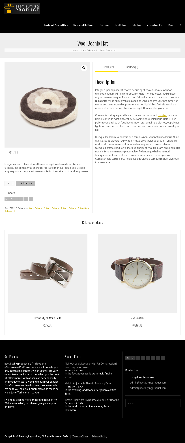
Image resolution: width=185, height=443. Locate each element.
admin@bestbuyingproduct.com (148, 382)
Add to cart (27, 183)
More (170, 25)
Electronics (104, 25)
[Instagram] (158, 358)
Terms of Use (80, 436)
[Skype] (153, 358)
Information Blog (155, 25)
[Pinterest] (21, 199)
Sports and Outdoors (83, 25)
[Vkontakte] (31, 199)
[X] (11, 199)
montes (162, 115)
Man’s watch (137, 318)
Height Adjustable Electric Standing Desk (88, 383)
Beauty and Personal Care (56, 25)
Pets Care (136, 25)
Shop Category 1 (37, 208)
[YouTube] (163, 358)
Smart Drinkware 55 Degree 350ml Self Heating (92, 400)
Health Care (120, 25)
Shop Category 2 (54, 208)
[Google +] (143, 358)
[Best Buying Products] (22, 8)
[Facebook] (16, 199)
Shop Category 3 (71, 208)
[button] (84, 68)
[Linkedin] (26, 199)
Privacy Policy (99, 436)
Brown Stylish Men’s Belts (48, 318)
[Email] (7, 199)
